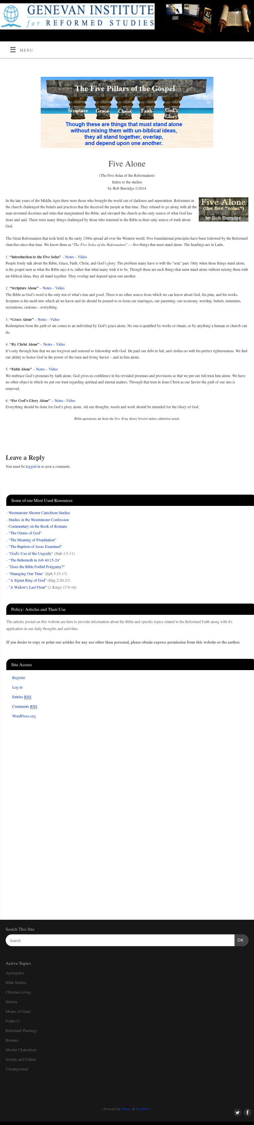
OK (239, 940)
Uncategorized (17, 1068)
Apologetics (15, 972)
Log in (17, 687)
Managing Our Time (26, 573)
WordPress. (143, 1108)
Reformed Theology (21, 1030)
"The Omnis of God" (25, 532)
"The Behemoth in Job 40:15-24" (35, 559)
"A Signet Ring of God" (28, 580)
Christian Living (18, 992)
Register (18, 677)
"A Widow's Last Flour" (28, 587)
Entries (21, 696)
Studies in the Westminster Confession (39, 519)
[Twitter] (236, 13)
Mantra (126, 1108)
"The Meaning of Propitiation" (32, 539)
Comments (24, 706)
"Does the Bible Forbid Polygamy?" (37, 566)
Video (82, 256)
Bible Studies (16, 982)
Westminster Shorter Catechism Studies (39, 512)
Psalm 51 (13, 1020)
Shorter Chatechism (21, 1049)
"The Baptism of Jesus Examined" (35, 546)
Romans (12, 1040)
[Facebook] (246, 13)
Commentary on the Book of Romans (38, 526)
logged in (33, 466)
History (12, 1001)
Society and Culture (21, 1059)
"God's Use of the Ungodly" (31, 553)
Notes (69, 256)
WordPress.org (24, 715)
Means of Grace (18, 1011)
